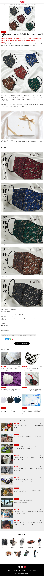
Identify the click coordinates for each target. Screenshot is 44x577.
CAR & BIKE (30, 547)
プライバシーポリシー (16, 570)
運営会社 (23, 570)
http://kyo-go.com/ (4, 327)
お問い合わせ (29, 570)
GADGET (5, 4)
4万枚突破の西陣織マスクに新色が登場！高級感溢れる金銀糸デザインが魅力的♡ (22, 4)
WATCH (22, 547)
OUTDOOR (13, 547)
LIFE (18, 559)
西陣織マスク (25, 335)
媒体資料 (34, 570)
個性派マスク (8, 335)
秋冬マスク (20, 335)
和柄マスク (14, 335)
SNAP (39, 547)
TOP (1, 4)
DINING (8, 559)
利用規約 (9, 570)
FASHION (4, 547)
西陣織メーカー (33, 335)
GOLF (35, 559)
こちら (8, 319)
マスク (2, 335)
